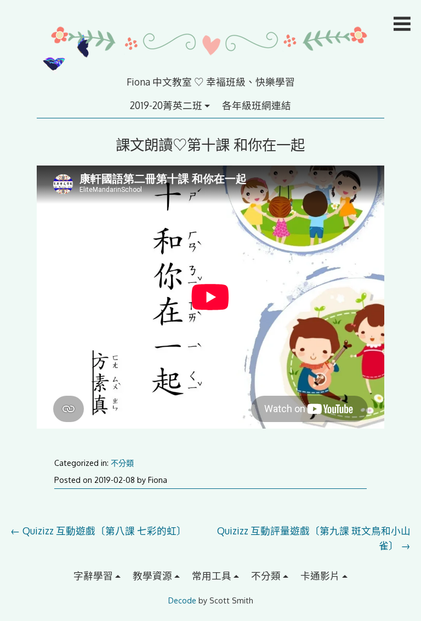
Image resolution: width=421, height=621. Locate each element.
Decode (182, 600)
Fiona (157, 480)
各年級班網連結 (256, 105)
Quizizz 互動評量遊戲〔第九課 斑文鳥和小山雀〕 (314, 538)
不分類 (122, 463)
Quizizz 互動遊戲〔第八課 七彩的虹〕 (98, 531)
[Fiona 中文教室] (210, 67)
